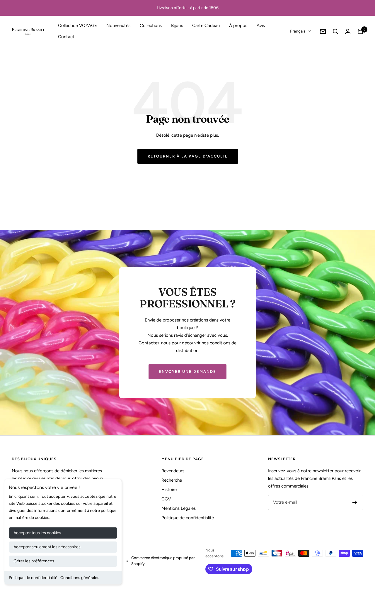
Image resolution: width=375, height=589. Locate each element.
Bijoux (177, 25)
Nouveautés (118, 25)
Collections (151, 25)
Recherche (171, 480)
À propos (238, 25)
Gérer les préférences (33, 560)
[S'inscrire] (354, 502)
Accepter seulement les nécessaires (47, 546)
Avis (261, 25)
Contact (66, 36)
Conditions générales (79, 577)
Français (298, 31)
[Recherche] (335, 31)
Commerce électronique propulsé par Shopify (163, 561)
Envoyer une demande (187, 371)
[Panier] (360, 31)
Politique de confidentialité (33, 577)
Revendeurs (172, 470)
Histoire (169, 489)
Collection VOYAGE (77, 25)
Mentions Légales (178, 508)
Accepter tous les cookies (37, 532)
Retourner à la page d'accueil (188, 156)
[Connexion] (347, 31)
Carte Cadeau (206, 25)
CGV (166, 499)
